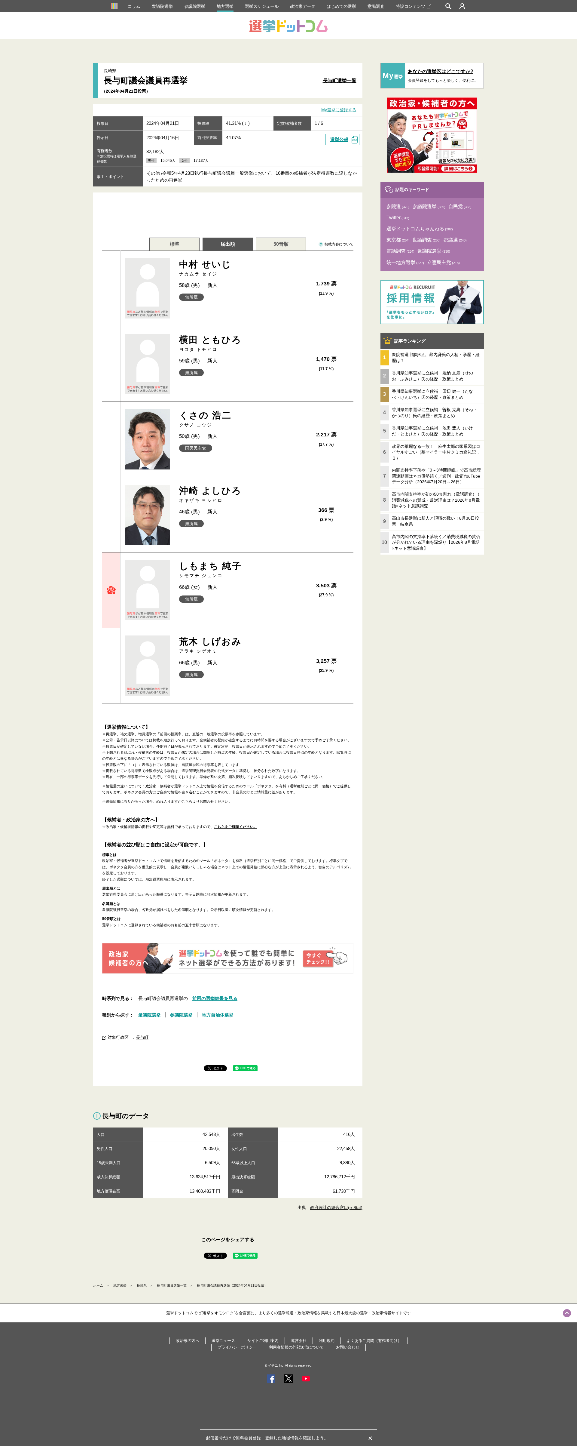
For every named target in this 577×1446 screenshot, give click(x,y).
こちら (187, 801)
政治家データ (302, 6)
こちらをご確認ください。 (235, 827)
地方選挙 (225, 6)
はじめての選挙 (341, 6)
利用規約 (326, 1340)
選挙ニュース (223, 1340)
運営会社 (299, 1340)
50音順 (280, 244)
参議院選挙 (194, 6)
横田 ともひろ (210, 343)
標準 (174, 244)
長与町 (142, 1037)
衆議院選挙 (162, 6)
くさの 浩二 (205, 418)
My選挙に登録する (338, 110)
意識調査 (376, 6)
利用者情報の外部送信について (296, 1347)
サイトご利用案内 (263, 1340)
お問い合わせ (347, 1347)
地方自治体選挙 (218, 1014)
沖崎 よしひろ (210, 494)
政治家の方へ (187, 1340)
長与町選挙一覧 (339, 80)
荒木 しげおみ (210, 645)
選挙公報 (339, 139)
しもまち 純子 (210, 569)
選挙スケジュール (262, 6)
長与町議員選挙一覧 (172, 1285)
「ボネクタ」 (264, 786)
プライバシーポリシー (237, 1347)
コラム (134, 6)
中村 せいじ (205, 267)
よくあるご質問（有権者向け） (374, 1340)
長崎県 (142, 1285)
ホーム (98, 1285)
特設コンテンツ (410, 6)
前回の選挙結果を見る (214, 998)
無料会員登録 (248, 1437)
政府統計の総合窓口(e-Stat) (336, 1207)
